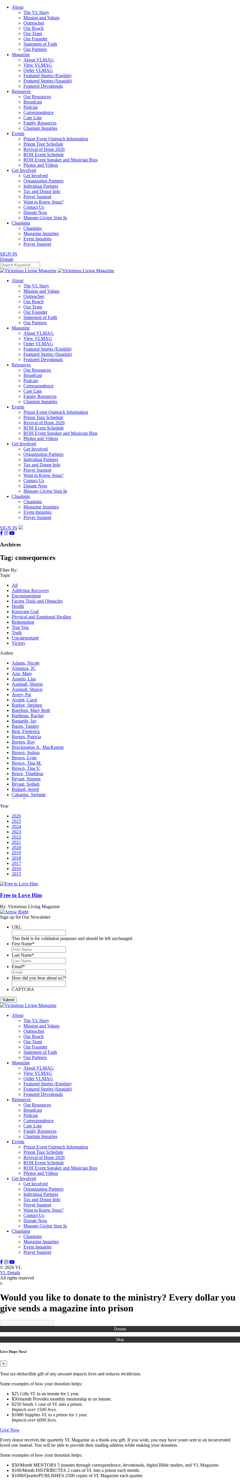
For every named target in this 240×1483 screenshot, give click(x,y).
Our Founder (35, 38)
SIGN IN (8, 253)
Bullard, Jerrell (25, 789)
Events (18, 133)
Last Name (23, 955)
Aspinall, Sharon (27, 684)
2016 (16, 868)
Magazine (21, 54)
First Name (23, 943)
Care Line (32, 117)
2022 (16, 836)
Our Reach (33, 28)
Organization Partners (43, 180)
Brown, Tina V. (26, 768)
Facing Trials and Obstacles (37, 601)
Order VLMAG (38, 70)
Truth (17, 632)
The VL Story (36, 12)
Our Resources (37, 96)
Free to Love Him (21, 895)
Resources (21, 91)
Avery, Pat (21, 694)
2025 (16, 821)
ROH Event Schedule (43, 154)
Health (18, 606)
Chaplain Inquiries (40, 128)
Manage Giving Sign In (45, 217)
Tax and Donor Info (41, 191)
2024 (16, 826)
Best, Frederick (26, 731)
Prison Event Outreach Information (55, 138)
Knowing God (25, 611)
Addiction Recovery (30, 590)
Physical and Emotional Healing (41, 616)
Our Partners (35, 49)
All (15, 585)
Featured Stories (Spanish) (47, 80)
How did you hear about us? (39, 977)
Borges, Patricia (26, 736)
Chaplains (21, 222)
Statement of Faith (40, 44)
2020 (16, 847)
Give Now (10, 1429)
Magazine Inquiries (41, 233)
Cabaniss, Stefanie (29, 794)
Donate (120, 1329)
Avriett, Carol (24, 699)
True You (20, 627)
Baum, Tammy (25, 726)
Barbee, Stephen (27, 705)
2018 (16, 858)
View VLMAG (37, 65)
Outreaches (33, 22)
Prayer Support (37, 196)
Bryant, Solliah (26, 784)
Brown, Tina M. (27, 763)
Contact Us (33, 207)
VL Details (10, 1272)
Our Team (32, 33)
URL (16, 927)
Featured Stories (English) (47, 75)
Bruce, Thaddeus (27, 773)
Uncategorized (25, 637)
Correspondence (38, 112)
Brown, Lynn (24, 757)
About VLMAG (38, 59)
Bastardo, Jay (24, 720)
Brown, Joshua (26, 752)
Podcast (30, 107)
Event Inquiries (37, 238)
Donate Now (35, 212)
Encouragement (26, 595)
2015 (16, 873)
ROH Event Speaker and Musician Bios (60, 159)
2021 (16, 842)
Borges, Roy (23, 741)
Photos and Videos (40, 165)
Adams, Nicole (26, 663)
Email (18, 966)
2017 (16, 863)
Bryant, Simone (26, 778)
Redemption (23, 622)
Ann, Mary (22, 673)
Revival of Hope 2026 (44, 149)
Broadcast (32, 101)
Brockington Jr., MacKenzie (38, 747)
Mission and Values (41, 17)
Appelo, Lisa (24, 678)
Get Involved (24, 170)
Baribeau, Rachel (28, 715)
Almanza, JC (24, 668)
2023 (16, 831)
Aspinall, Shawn (27, 689)
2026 (16, 815)
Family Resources (39, 122)
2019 (16, 852)
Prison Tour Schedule (43, 144)
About (17, 7)
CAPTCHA (23, 989)
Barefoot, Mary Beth (31, 710)
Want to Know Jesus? (43, 201)
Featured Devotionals (43, 86)
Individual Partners (40, 186)
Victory (18, 643)
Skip (120, 1339)
